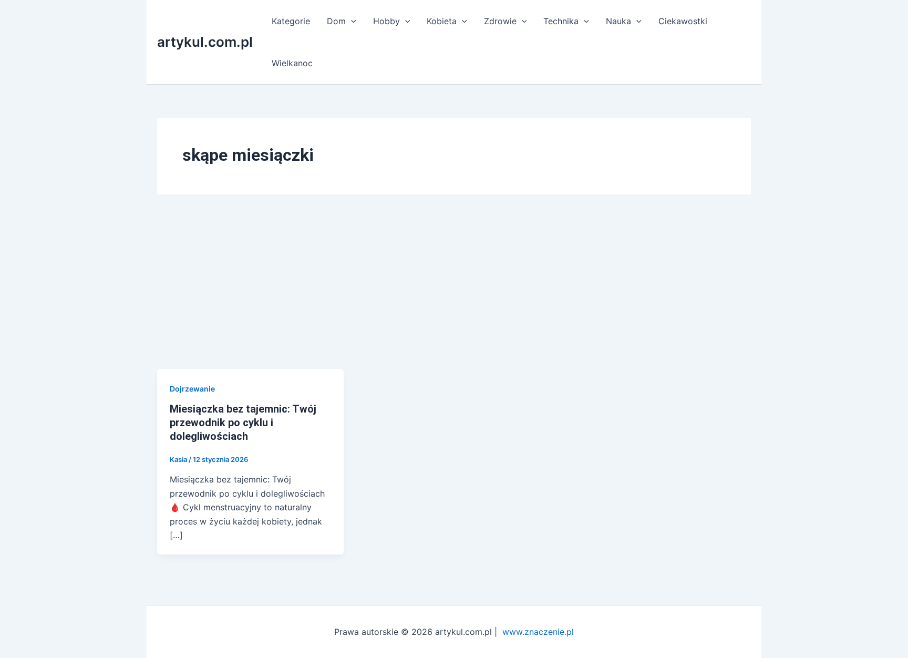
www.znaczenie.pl (538, 631)
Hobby (386, 21)
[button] (351, 21)
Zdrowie (500, 21)
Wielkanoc (292, 63)
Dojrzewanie (192, 388)
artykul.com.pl (205, 42)
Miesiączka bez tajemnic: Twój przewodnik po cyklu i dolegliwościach (243, 423)
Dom (336, 21)
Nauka (618, 21)
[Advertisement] (454, 290)
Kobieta (442, 21)
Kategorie (291, 21)
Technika (561, 21)
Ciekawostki (682, 21)
